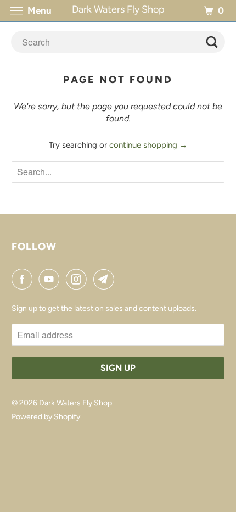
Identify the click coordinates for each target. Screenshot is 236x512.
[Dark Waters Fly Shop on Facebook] (24, 279)
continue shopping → (148, 145)
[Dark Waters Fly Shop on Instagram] (78, 279)
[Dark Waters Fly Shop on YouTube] (51, 279)
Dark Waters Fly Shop (75, 403)
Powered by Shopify (46, 416)
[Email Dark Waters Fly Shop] (106, 279)
